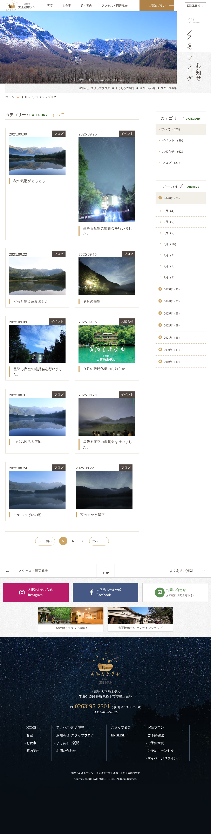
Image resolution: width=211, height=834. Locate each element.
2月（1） (169, 266)
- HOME (30, 727)
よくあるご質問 (124, 88)
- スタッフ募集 (120, 727)
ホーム (9, 97)
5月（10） (170, 244)
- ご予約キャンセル (160, 750)
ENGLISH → (195, 5)
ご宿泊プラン (157, 5)
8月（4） (169, 211)
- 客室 (29, 735)
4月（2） (169, 255)
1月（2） (169, 277)
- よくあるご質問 (66, 743)
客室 (50, 5)
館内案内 (86, 5)
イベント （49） (173, 140)
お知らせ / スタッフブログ (94, 88)
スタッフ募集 (169, 88)
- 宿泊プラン (155, 727)
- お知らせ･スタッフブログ (74, 735)
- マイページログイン (161, 758)
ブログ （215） (172, 162)
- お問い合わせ (65, 750)
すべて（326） (171, 129)
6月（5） (169, 233)
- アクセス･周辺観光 (69, 727)
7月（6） (169, 222)
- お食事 (30, 743)
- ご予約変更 (155, 743)
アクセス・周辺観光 (115, 5)
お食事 (66, 5)
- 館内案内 (32, 750)
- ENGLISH (117, 735)
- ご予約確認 (155, 735)
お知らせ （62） (173, 151)
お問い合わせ (147, 88)
